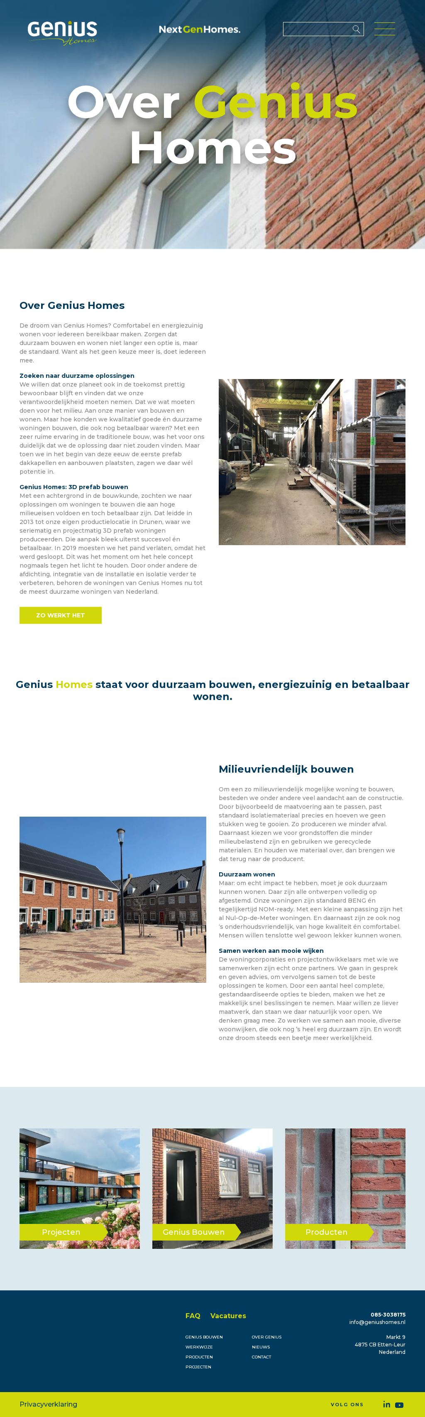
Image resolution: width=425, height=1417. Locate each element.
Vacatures (228, 1316)
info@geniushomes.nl (377, 1322)
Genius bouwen (204, 1337)
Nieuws (261, 1347)
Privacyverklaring (48, 1404)
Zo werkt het (60, 615)
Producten (199, 1357)
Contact (261, 1357)
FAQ (193, 1316)
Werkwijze (199, 1347)
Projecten (198, 1367)
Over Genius (266, 1337)
